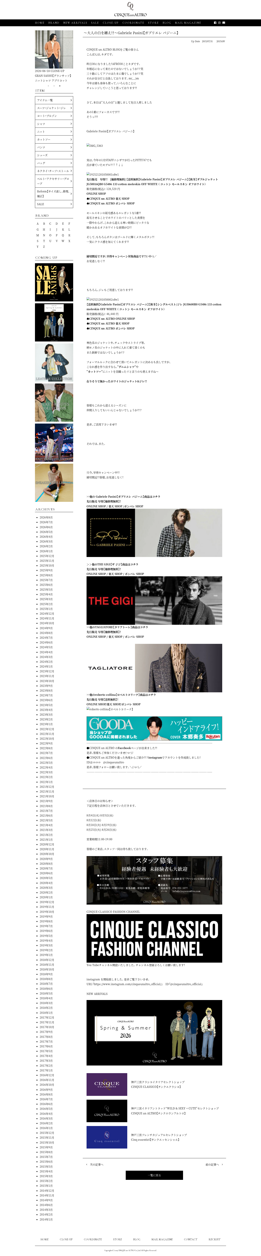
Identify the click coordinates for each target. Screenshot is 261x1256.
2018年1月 (46, 1013)
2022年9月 (46, 743)
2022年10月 (47, 738)
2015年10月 (47, 1142)
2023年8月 (46, 690)
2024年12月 (47, 613)
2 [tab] (54, 86)
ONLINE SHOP (96, 193)
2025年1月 (46, 609)
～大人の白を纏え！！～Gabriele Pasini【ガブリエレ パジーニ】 (131, 32)
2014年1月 (46, 1219)
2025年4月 (46, 594)
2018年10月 (47, 969)
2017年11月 (47, 1022)
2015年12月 (47, 1133)
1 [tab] (48, 86)
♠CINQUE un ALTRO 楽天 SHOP (108, 198)
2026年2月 (46, 546)
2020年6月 (46, 873)
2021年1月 (46, 839)
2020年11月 (47, 849)
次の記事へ (96, 1164)
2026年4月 (46, 536)
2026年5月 (46, 532)
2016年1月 (46, 1128)
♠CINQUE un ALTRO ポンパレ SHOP (111, 203)
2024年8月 (46, 633)
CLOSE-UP (66, 1239)
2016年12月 (47, 1075)
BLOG (136, 1239)
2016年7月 (46, 1099)
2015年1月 (46, 1185)
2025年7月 (46, 580)
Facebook (124, 748)
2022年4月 (46, 767)
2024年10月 (47, 623)
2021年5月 (46, 820)
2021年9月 (46, 801)
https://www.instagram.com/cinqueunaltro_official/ (127, 984)
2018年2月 (46, 1008)
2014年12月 (47, 1190)
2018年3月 (46, 1003)
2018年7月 (46, 984)
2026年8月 (46, 517)
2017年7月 (46, 1041)
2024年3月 (46, 657)
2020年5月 (46, 878)
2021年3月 (46, 830)
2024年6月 (46, 642)
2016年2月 (46, 1123)
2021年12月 (47, 787)
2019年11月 (47, 907)
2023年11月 (47, 676)
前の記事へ (212, 1164)
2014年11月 (47, 1195)
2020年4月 (46, 883)
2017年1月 (46, 1070)
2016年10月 (47, 1084)
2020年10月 (47, 854)
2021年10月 (47, 796)
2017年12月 (47, 1017)
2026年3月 (46, 541)
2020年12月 (47, 844)
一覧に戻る (154, 1175)
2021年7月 (46, 811)
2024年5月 (46, 647)
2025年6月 (46, 585)
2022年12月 (47, 729)
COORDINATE (133, 22)
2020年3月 (46, 888)
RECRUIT (214, 1239)
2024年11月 (47, 618)
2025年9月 (46, 570)
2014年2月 (46, 1214)
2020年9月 (46, 859)
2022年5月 (46, 762)
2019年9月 (46, 916)
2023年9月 (46, 686)
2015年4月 (46, 1171)
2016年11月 (47, 1080)
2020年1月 (46, 897)
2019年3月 (46, 945)
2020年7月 (46, 868)
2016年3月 (46, 1118)
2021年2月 (46, 835)
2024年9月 (46, 628)
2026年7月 (46, 522)
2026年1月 (46, 551)
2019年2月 (46, 950)
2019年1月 (46, 955)
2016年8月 (46, 1094)
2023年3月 (46, 714)
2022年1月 (46, 782)
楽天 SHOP (115, 506)
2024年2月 (46, 662)
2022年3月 (46, 772)
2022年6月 (46, 758)
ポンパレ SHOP (133, 506)
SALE (95, 22)
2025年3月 (46, 599)
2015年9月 (46, 1147)
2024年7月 (46, 637)
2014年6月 (46, 1205)
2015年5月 (46, 1166)
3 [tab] (60, 86)
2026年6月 (46, 527)
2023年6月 (46, 700)
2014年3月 (46, 1210)
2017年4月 (46, 1056)
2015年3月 (46, 1176)
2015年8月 (46, 1152)
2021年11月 (47, 791)
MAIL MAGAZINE (188, 22)
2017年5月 (46, 1051)
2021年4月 (46, 825)
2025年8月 (46, 575)
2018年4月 (46, 998)
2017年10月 (47, 1027)
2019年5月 (46, 936)
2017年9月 (46, 1032)
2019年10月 (47, 912)
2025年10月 (47, 565)
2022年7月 (46, 753)
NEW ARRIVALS (75, 22)
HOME (40, 22)
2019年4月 (46, 940)
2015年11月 (47, 1137)
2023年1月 (46, 724)
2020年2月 (46, 892)
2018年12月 (47, 960)
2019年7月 (46, 926)
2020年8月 (46, 863)
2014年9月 (46, 1200)
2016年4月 (46, 1114)
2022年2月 (46, 777)
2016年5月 (46, 1109)
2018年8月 (46, 979)
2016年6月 (46, 1104)
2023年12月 (47, 671)
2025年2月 (46, 604)
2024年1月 (46, 666)
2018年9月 (46, 974)
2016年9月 (46, 1089)
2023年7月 (46, 695)
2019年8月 (46, 921)
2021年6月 (46, 815)
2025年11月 (47, 561)
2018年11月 (47, 964)
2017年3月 (46, 1060)
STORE (153, 22)
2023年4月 (46, 710)
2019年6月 (46, 931)
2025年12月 (47, 556)
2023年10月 (47, 681)
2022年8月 (46, 748)
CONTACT (190, 1239)
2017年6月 (46, 1046)
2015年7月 (46, 1157)
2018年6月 (46, 988)
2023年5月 (46, 705)
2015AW (220, 41)
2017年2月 (46, 1065)
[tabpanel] (54, 56)
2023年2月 (46, 719)
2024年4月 (46, 652)
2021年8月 (46, 806)
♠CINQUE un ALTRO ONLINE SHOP (111, 318)
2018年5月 (46, 993)
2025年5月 (46, 589)
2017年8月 (46, 1037)
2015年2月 (46, 1181)
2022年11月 (47, 734)
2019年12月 (47, 902)
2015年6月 (46, 1161)
